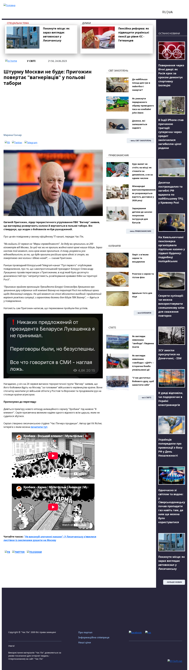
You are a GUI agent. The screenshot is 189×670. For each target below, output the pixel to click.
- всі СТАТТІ (146, 397)
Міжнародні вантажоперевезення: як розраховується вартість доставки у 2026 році (144, 193)
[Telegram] (31, 142)
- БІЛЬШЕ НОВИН (174, 582)
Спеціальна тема (18, 23)
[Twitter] (17, 142)
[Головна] (9, 5)
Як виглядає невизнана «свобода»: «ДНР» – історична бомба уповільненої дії (143, 362)
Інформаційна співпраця (93, 637)
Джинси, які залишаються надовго (139, 124)
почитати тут (39, 427)
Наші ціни (84, 642)
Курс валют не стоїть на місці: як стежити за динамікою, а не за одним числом (142, 171)
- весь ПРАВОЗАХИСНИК (140, 231)
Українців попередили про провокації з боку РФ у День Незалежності (170, 447)
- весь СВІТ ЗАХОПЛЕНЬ (140, 140)
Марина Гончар (13, 135)
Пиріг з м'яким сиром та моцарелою (140, 258)
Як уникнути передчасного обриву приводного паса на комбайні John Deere (143, 105)
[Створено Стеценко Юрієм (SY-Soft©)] (175, 660)
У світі (31, 61)
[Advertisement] (53, 107)
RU (164, 12)
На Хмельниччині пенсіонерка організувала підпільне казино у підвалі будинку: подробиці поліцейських (171, 249)
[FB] (7, 142)
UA (170, 12)
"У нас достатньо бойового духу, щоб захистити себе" (143, 381)
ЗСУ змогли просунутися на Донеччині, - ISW (169, 354)
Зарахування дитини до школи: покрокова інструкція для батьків (142, 215)
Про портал (85, 632)
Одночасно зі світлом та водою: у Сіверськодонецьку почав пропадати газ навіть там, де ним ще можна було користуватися (171, 506)
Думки (86, 23)
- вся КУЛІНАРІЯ (144, 313)
